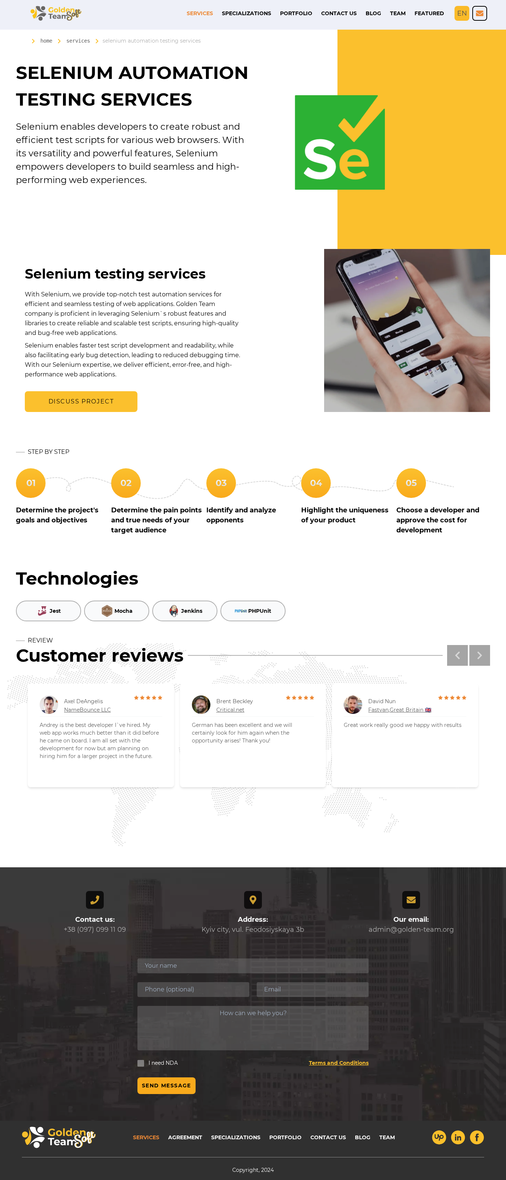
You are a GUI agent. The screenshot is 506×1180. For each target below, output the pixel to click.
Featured (429, 13)
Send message (166, 1085)
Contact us (339, 13)
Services (200, 13)
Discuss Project (81, 401)
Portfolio (296, 13)
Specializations (246, 13)
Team (398, 13)
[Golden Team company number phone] (479, 13)
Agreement (185, 1137)
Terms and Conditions (339, 1063)
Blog (373, 13)
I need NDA (163, 1063)
